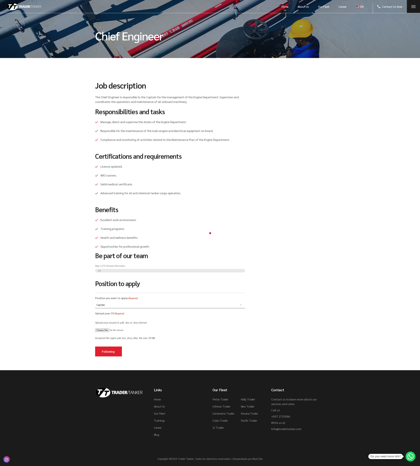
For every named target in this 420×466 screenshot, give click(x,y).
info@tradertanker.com (286, 429)
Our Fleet (159, 413)
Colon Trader (220, 420)
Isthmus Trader (221, 406)
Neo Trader (247, 406)
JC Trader (218, 427)
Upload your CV (109, 313)
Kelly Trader (248, 399)
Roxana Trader (249, 413)
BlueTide (257, 458)
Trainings (159, 420)
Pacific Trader (249, 420)
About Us (159, 406)
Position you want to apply (116, 298)
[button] (410, 456)
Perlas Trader (220, 399)
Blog (156, 434)
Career (158, 427)
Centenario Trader (223, 413)
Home (157, 399)
